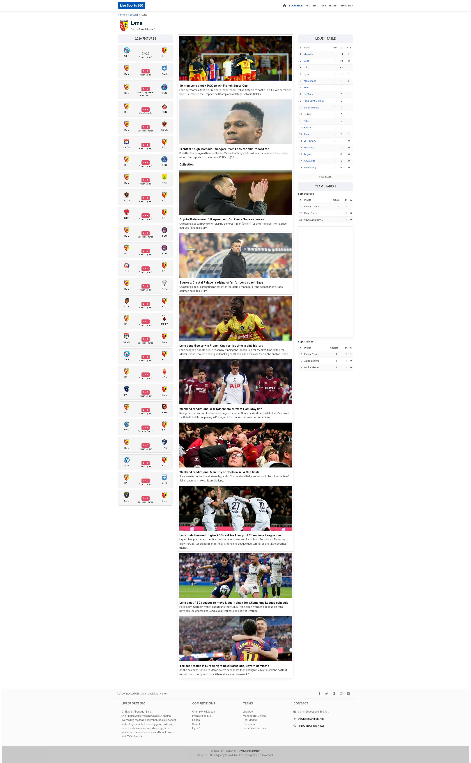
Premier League (201, 715)
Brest (306, 87)
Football (296, 5)
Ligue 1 (196, 728)
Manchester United (254, 715)
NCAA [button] (332, 5)
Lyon (306, 74)
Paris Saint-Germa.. (314, 100)
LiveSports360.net (249, 750)
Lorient (307, 114)
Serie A (196, 724)
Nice (306, 120)
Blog (148, 711)
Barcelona (249, 724)
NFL (308, 5)
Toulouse (309, 147)
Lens (306, 60)
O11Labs (126, 711)
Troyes (307, 134)
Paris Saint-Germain (255, 728)
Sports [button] (346, 5)
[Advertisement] (325, 281)
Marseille (308, 54)
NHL (315, 5)
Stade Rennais (311, 107)
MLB (323, 5)
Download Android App (311, 718)
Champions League (203, 711)
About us (139, 711)
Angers (307, 154)
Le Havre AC (310, 140)
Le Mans (308, 94)
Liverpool (248, 711)
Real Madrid (250, 719)
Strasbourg (310, 167)
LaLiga (196, 719)
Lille (306, 67)
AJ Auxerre (309, 160)
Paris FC (308, 127)
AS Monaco (310, 81)
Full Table (325, 176)
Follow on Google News (311, 725)
